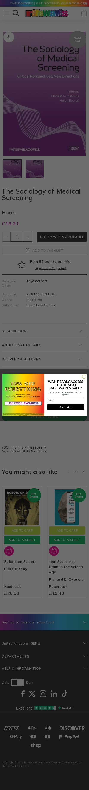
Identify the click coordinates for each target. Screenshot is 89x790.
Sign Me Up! (66, 407)
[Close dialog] (84, 377)
